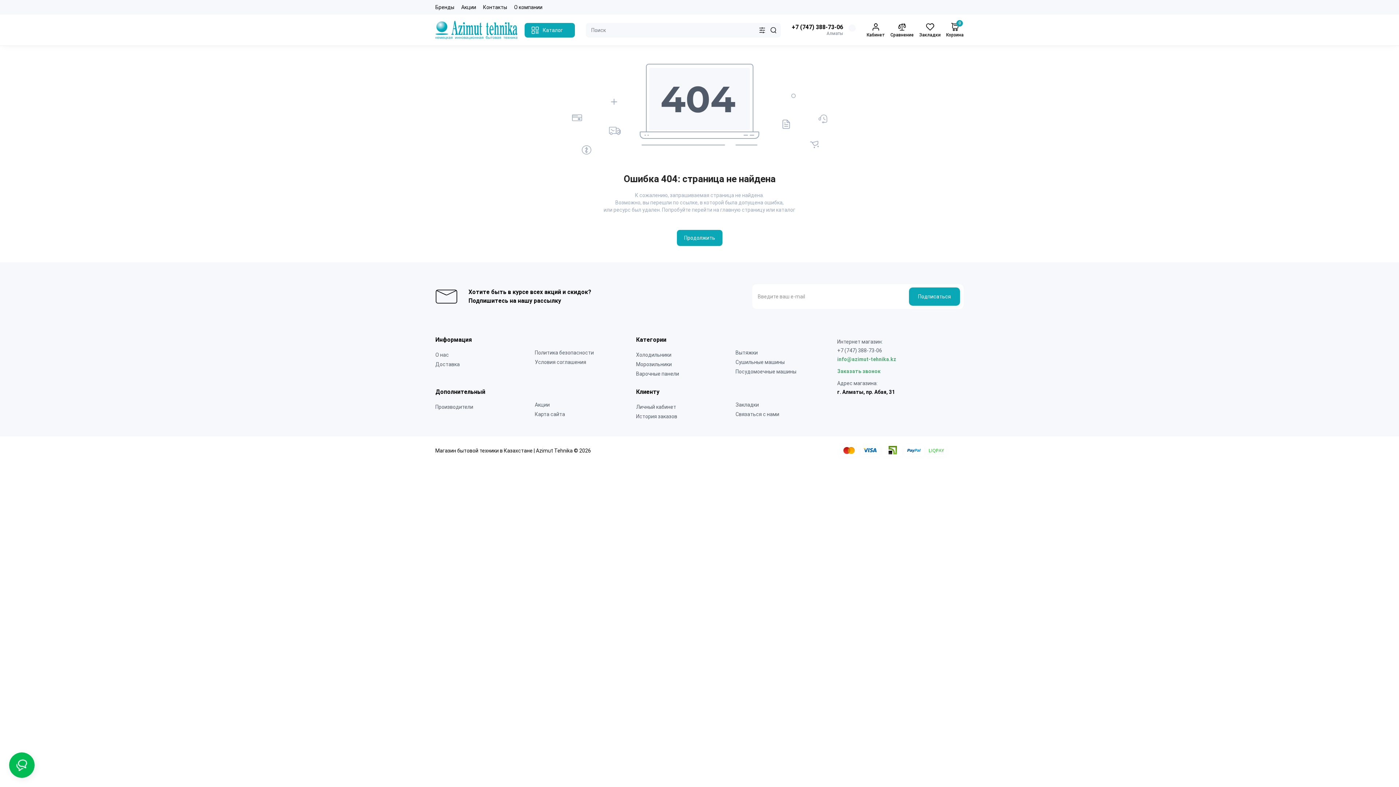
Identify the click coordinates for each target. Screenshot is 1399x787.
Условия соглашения (560, 362)
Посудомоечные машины (766, 372)
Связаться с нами (757, 414)
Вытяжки (747, 353)
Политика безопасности (564, 353)
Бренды (444, 7)
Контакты (495, 7)
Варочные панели (657, 374)
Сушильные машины (760, 362)
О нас (442, 355)
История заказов (656, 416)
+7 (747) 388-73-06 (817, 27)
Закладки (747, 405)
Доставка (447, 364)
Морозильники (654, 364)
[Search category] (762, 30)
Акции (468, 7)
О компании (528, 7)
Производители (454, 407)
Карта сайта (550, 414)
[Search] (773, 30)
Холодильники (653, 355)
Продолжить (699, 238)
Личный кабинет (656, 407)
